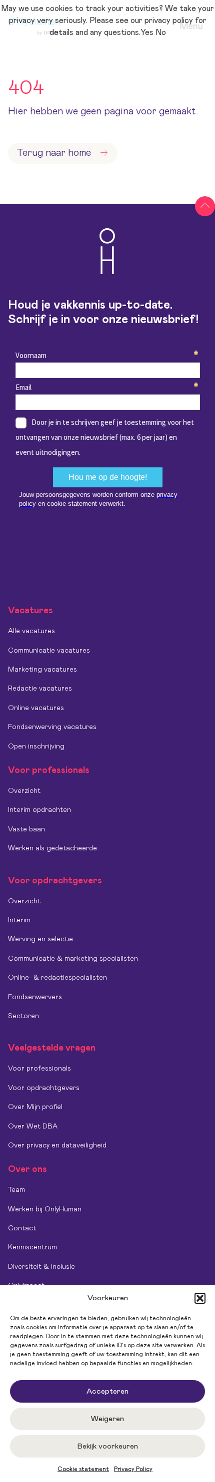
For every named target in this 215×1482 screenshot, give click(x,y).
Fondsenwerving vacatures (52, 727)
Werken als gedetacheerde (52, 848)
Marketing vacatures (42, 669)
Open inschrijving (36, 746)
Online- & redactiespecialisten (57, 977)
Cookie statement (83, 1469)
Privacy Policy (133, 1469)
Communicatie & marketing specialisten (73, 958)
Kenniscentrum (32, 1247)
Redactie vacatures (40, 688)
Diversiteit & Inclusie (41, 1266)
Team (16, 1189)
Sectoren (23, 1016)
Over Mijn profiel (35, 1107)
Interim (19, 920)
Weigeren (107, 1419)
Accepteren (107, 1391)
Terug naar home (53, 153)
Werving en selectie (40, 939)
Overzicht (24, 790)
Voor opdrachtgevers (44, 1088)
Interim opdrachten (39, 809)
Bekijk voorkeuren (108, 1446)
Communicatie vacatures (49, 650)
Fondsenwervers (35, 997)
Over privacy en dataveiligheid (57, 1145)
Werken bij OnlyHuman (45, 1209)
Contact (22, 1228)
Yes (147, 32)
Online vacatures (36, 708)
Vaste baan (26, 829)
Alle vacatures (31, 631)
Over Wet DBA (33, 1126)
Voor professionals (39, 1068)
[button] (200, 1298)
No (161, 32)
